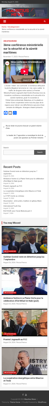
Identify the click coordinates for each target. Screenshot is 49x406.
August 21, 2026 (9, 384)
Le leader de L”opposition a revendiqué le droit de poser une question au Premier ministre (24, 136)
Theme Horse (15, 402)
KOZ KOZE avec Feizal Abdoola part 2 (17, 211)
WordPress (42, 402)
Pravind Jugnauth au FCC (12, 186)
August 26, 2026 (9, 262)
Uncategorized (10, 41)
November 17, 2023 (10, 57)
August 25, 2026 (9, 304)
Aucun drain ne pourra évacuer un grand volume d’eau (23, 127)
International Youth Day (12, 206)
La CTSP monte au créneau (13, 196)
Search (6, 148)
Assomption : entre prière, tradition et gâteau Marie (22, 201)
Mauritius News (30, 399)
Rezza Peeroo (24, 57)
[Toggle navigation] (5, 21)
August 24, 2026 (9, 342)
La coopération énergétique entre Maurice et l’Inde (22, 191)
